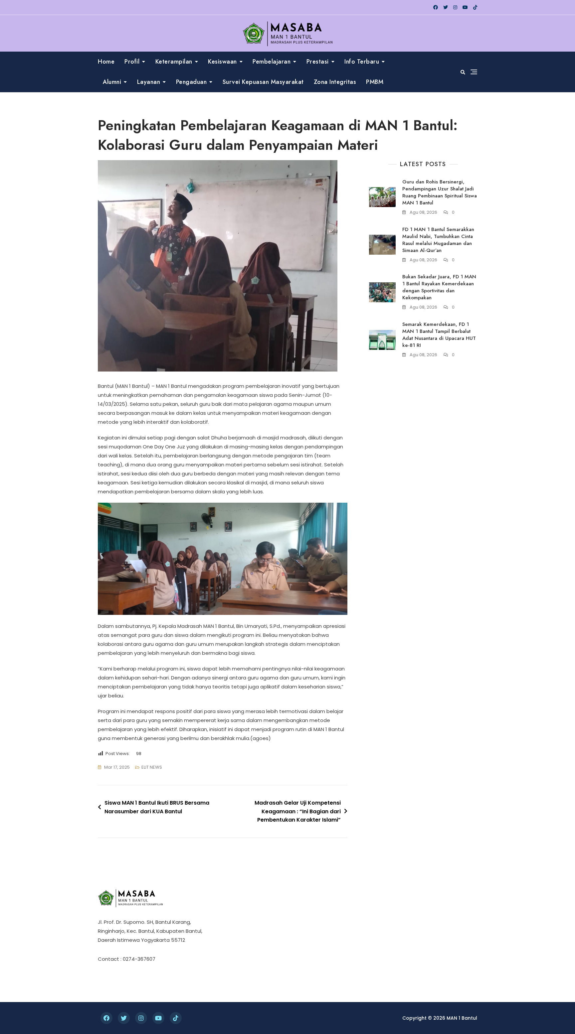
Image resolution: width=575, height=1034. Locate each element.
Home (106, 61)
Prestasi (317, 61)
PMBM (374, 82)
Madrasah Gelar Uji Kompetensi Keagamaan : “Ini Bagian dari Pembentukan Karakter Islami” (298, 811)
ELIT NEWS (151, 767)
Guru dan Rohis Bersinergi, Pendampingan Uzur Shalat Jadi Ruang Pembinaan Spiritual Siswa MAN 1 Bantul (439, 192)
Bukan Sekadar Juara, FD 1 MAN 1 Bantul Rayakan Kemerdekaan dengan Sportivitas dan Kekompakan (439, 287)
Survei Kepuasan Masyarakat (263, 82)
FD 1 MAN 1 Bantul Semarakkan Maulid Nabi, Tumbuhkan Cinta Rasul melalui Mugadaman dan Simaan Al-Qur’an (438, 240)
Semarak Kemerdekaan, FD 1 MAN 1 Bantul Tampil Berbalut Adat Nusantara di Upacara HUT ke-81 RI (439, 335)
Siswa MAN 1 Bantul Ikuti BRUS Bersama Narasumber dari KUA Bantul (156, 807)
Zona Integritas (335, 82)
